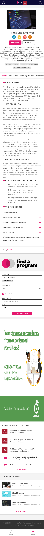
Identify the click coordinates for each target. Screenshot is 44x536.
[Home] (21, 3)
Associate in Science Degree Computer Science (21, 432)
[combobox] (22, 301)
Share (29, 43)
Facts (4, 76)
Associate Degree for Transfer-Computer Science (22, 441)
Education (13, 76)
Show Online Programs (12, 294)
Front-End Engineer (7, 280)
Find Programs (22, 314)
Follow (16, 43)
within (4, 304)
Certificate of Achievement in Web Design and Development (23, 450)
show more (21, 511)
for (22, 458)
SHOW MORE (21, 469)
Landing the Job (27, 76)
